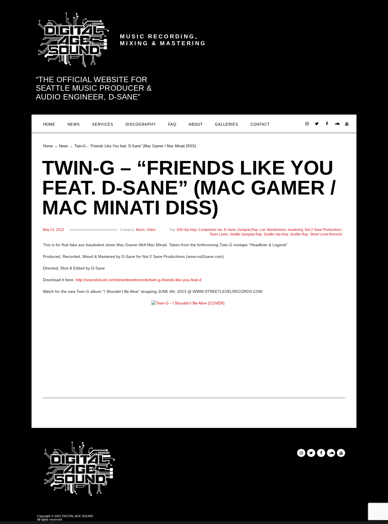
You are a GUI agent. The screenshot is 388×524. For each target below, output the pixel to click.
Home (49, 124)
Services (102, 124)
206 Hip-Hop (187, 230)
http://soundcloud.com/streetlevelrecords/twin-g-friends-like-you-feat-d (138, 279)
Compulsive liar (210, 230)
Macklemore (276, 230)
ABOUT (196, 124)
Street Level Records (326, 234)
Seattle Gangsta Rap (246, 234)
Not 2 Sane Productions (323, 230)
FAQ (172, 124)
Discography (141, 124)
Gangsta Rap (247, 230)
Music (140, 230)
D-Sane (230, 230)
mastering (295, 230)
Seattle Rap (299, 234)
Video (151, 230)
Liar (262, 230)
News (74, 124)
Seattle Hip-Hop (276, 234)
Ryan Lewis (219, 234)
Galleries (226, 124)
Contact (260, 124)
